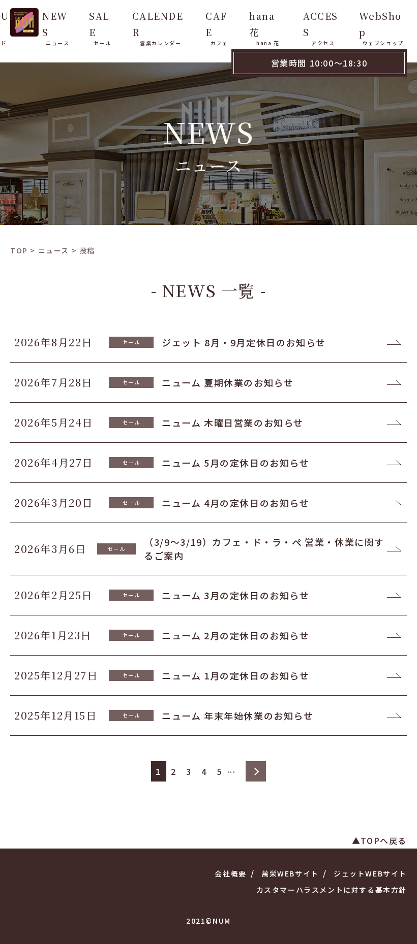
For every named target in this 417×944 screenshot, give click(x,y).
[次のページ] (256, 771)
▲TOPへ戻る (379, 840)
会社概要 (230, 873)
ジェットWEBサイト (370, 873)
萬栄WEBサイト (290, 873)
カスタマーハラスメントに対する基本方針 (331, 890)
